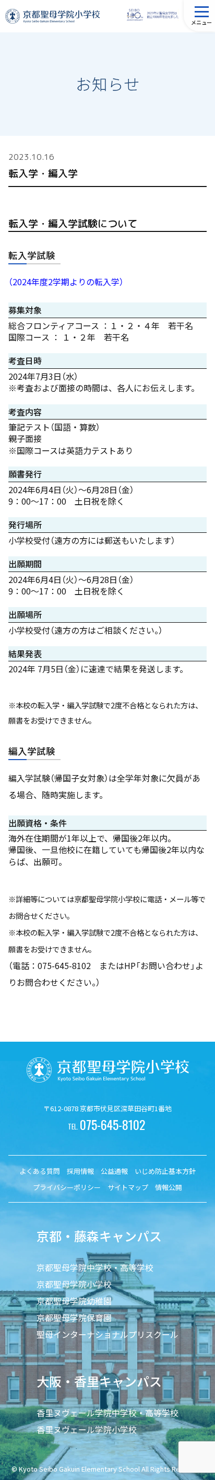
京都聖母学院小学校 (74, 1284)
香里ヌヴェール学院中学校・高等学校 (107, 1412)
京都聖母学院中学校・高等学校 (95, 1267)
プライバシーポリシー (67, 1187)
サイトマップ (128, 1187)
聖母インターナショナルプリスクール (107, 1334)
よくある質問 (39, 1171)
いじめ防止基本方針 (165, 1171)
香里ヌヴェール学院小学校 (87, 1429)
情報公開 (168, 1187)
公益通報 (114, 1171)
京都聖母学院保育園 (74, 1317)
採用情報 (80, 1171)
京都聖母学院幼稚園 (74, 1301)
